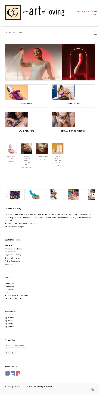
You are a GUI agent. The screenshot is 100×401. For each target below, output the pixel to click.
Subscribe (10, 353)
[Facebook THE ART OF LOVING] (7, 373)
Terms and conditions (13, 249)
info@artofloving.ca (16, 226)
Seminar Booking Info (13, 298)
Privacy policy (10, 252)
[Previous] (6, 195)
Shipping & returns (12, 258)
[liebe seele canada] (73, 194)
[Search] (6, 32)
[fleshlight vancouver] (54, 194)
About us (8, 246)
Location (8, 264)
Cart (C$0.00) (85, 12)
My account (9, 317)
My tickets (9, 323)
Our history (9, 286)
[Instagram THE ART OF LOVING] (18, 373)
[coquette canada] (34, 194)
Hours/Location (11, 289)
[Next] (93, 195)
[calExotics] (15, 194)
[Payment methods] (92, 389)
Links (7, 292)
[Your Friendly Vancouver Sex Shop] (50, 62)
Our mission (9, 283)
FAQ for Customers (12, 261)
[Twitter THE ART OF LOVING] (13, 373)
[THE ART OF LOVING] (36, 13)
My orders (9, 320)
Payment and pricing (13, 255)
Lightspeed (47, 387)
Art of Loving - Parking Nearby (16, 295)
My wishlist (9, 326)
